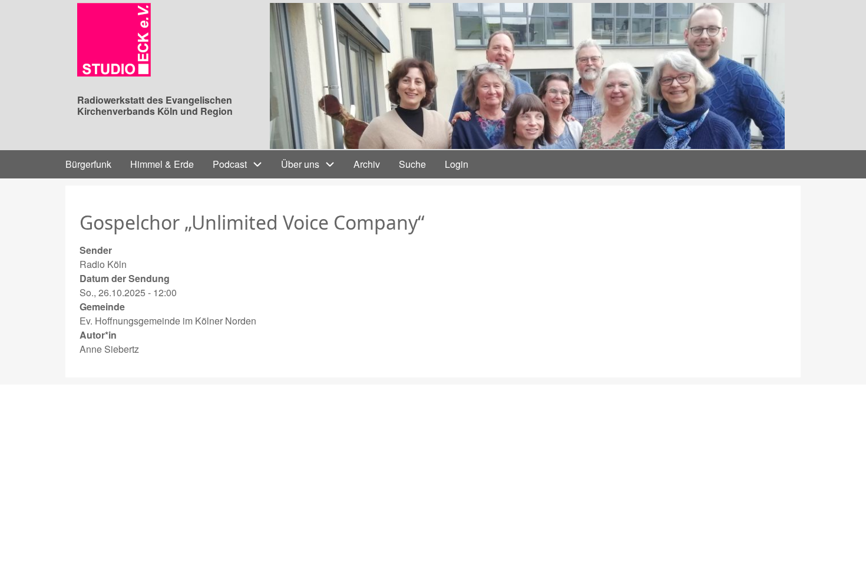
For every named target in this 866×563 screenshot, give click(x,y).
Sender (96, 250)
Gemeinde (102, 306)
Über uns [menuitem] (300, 164)
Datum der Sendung (125, 278)
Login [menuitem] (456, 164)
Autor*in (98, 335)
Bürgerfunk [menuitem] (88, 164)
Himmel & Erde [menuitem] (162, 164)
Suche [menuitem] (412, 164)
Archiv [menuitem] (366, 164)
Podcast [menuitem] (230, 164)
